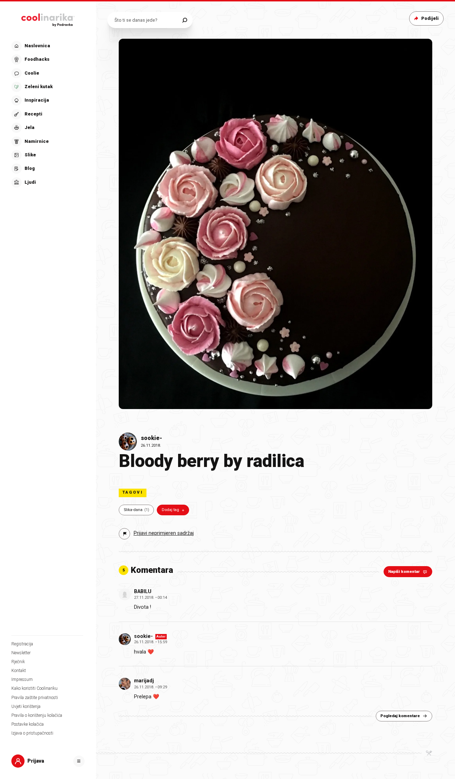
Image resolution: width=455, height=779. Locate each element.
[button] (47, 114)
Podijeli (430, 18)
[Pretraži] (185, 20)
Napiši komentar (404, 571)
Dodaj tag (170, 509)
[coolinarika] (48, 18)
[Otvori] (79, 761)
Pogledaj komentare (400, 716)
